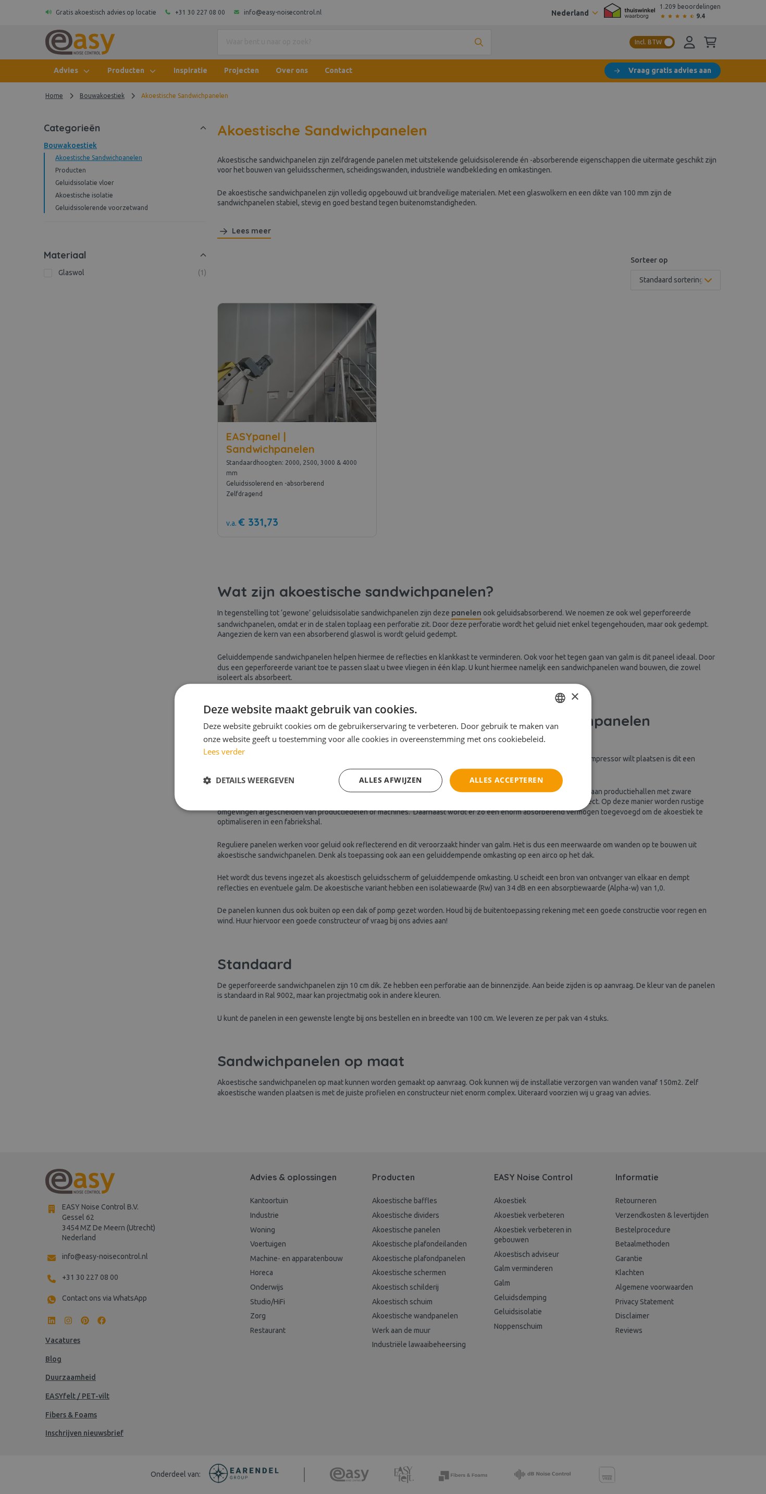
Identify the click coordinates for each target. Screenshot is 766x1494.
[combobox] (560, 698)
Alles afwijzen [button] (390, 780)
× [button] (574, 697)
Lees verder (224, 752)
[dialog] (383, 747)
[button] (248, 780)
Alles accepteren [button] (506, 780)
